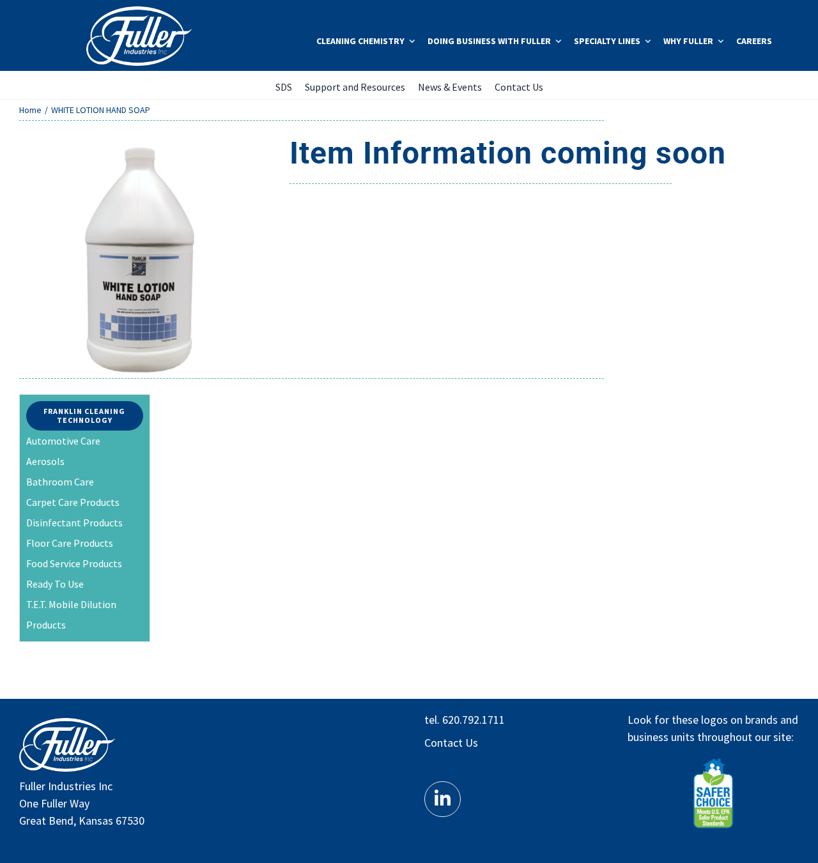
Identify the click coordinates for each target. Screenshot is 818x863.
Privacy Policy (457, 765)
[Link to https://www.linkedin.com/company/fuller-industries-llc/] (442, 799)
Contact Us (451, 742)
